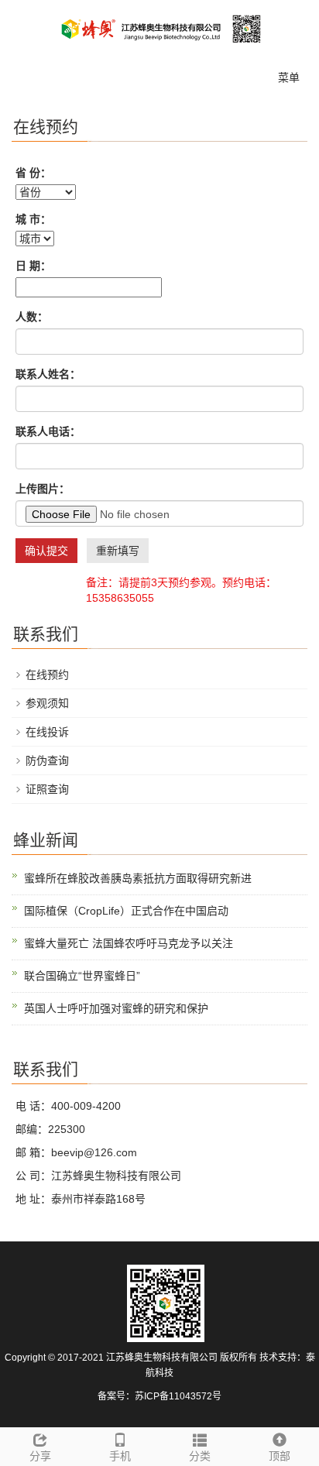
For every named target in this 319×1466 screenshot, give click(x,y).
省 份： (33, 173)
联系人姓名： (48, 374)
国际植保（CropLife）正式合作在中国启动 (126, 911)
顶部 (279, 1456)
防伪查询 (47, 760)
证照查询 (47, 789)
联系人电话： (48, 431)
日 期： (33, 265)
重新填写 (117, 550)
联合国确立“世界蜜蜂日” (82, 976)
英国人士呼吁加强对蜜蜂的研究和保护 (116, 1008)
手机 (120, 1456)
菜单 (289, 77)
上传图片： (42, 488)
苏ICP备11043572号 (178, 1396)
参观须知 (47, 703)
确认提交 (46, 550)
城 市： (33, 219)
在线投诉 (47, 732)
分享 (40, 1456)
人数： (31, 317)
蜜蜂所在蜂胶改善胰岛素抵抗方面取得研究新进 (138, 878)
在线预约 (47, 674)
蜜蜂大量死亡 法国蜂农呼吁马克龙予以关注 (128, 943)
